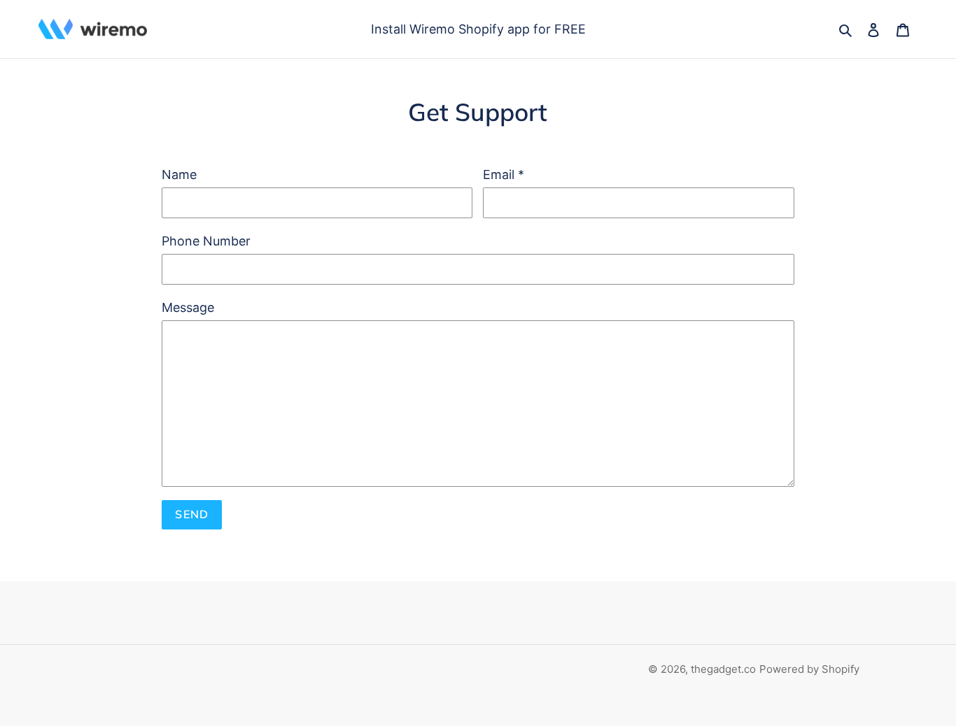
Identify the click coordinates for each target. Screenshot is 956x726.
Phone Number (206, 241)
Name (179, 174)
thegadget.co (723, 669)
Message (188, 307)
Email (503, 174)
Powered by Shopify (809, 669)
